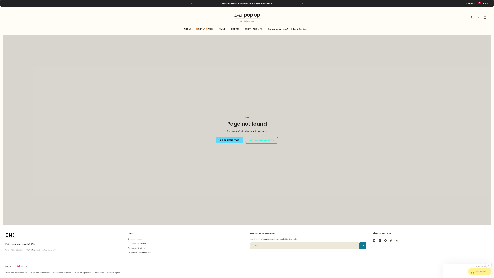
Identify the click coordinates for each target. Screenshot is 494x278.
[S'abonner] (362, 245)
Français (8, 266)
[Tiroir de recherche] (472, 17)
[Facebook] (380, 240)
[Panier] (485, 17)
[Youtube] (385, 240)
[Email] (397, 240)
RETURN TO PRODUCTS (261, 140)
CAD (23, 266)
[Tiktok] (391, 240)
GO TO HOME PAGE (229, 140)
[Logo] (247, 17)
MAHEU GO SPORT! (49, 250)
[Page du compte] (478, 17)
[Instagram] (374, 240)
